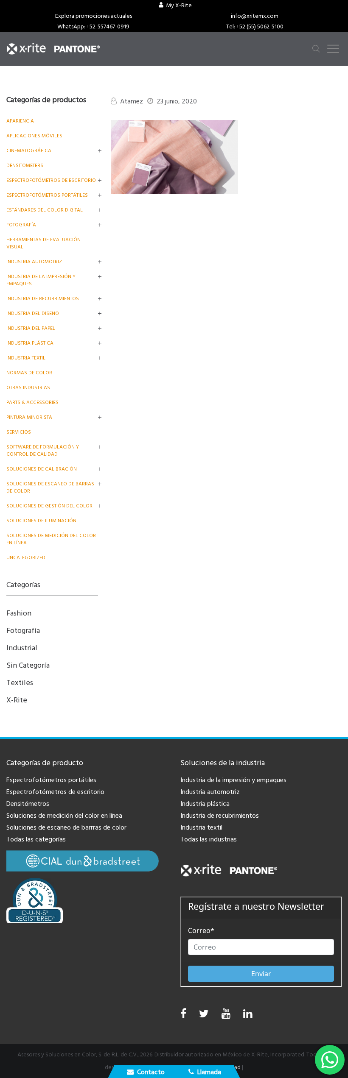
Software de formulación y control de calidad (42, 450)
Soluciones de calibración (41, 469)
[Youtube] (226, 1016)
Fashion (18, 613)
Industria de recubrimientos (42, 298)
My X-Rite (179, 5)
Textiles (19, 682)
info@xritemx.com (254, 16)
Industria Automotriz (34, 261)
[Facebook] (183, 1014)
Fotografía (21, 224)
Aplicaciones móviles (34, 135)
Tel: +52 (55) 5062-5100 (254, 26)
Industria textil (25, 358)
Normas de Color (29, 372)
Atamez (131, 101)
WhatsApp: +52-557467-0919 (93, 26)
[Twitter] (204, 1016)
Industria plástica (29, 343)
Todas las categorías (36, 839)
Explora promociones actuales (93, 16)
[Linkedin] (247, 1016)
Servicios (18, 432)
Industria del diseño (32, 313)
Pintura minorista (29, 417)
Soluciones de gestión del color (49, 506)
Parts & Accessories (32, 402)
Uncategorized (25, 557)
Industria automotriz (210, 792)
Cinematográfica (28, 150)
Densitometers (24, 165)
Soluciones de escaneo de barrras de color (66, 827)
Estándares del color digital (44, 210)
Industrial (21, 648)
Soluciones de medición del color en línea (64, 815)
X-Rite (16, 700)
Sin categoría (28, 665)
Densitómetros (27, 803)
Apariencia (20, 121)
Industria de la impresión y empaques (233, 780)
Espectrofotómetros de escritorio (51, 180)
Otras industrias (28, 387)
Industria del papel (30, 328)
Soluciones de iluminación (41, 520)
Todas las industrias (208, 839)
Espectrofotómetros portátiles (47, 195)
